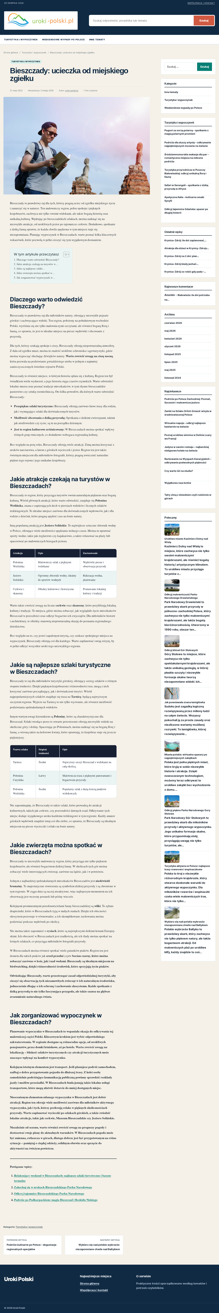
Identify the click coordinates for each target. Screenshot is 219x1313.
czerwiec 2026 (173, 322)
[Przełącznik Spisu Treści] (64, 254)
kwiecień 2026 (173, 338)
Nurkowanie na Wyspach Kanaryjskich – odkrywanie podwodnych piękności (187, 461)
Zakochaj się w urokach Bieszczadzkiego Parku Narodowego (53, 1187)
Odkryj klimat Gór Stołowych (181, 650)
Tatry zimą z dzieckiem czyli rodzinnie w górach (187, 496)
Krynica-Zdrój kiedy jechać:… (181, 263)
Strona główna (10, 52)
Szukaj (204, 20)
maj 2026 (170, 330)
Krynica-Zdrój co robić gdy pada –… (185, 271)
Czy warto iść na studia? (178, 471)
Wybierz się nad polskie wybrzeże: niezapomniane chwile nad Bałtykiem (186, 923)
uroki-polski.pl (71, 90)
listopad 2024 (172, 377)
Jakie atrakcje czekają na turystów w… (37, 264)
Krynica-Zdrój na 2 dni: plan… (181, 256)
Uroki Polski (18, 1279)
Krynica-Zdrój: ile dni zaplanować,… (185, 240)
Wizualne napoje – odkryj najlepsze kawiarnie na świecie (185, 425)
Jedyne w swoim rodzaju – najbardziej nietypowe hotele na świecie (186, 449)
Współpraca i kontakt (201, 3)
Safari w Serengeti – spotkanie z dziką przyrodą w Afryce (186, 187)
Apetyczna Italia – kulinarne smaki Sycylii (184, 199)
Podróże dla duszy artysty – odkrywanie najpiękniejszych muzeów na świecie (187, 144)
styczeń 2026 (172, 346)
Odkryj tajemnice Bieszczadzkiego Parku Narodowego (49, 1193)
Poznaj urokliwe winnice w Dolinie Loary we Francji (187, 437)
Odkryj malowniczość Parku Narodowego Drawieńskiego (181, 596)
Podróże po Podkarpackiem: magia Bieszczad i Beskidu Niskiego (56, 1200)
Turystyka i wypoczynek (21, 39)
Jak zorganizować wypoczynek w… (36, 277)
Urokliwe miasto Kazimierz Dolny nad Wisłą (186, 540)
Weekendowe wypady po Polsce (63, 39)
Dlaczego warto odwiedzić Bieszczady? (38, 259)
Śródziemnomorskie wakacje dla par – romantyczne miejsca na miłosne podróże (186, 158)
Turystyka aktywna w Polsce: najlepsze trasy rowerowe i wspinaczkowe (187, 867)
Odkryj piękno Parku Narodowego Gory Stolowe (187, 812)
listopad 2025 (172, 354)
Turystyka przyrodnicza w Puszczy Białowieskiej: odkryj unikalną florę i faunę (185, 173)
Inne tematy (97, 39)
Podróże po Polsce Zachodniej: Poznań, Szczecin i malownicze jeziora (187, 401)
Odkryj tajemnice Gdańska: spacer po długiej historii (186, 211)
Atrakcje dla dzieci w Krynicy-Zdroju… (186, 248)
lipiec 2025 (171, 362)
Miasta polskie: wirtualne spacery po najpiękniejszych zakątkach (185, 756)
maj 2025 (170, 369)
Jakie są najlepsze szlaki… (31, 268)
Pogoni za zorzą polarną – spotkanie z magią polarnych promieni (186, 132)
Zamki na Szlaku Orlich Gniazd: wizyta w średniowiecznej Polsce (187, 413)
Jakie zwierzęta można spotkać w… (36, 273)
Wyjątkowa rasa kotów (177, 483)
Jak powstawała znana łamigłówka (184, 702)
